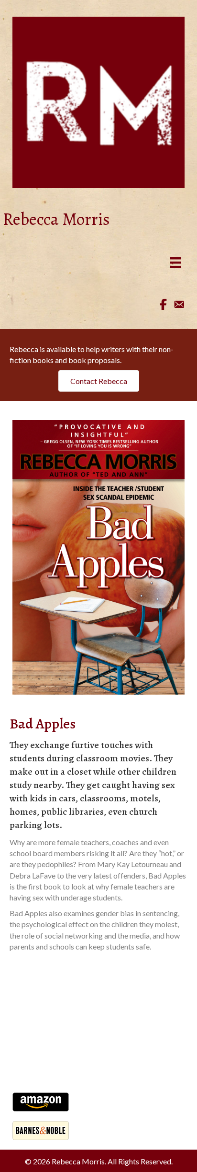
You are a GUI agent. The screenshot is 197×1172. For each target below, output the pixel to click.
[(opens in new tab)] (98, 556)
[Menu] (175, 262)
